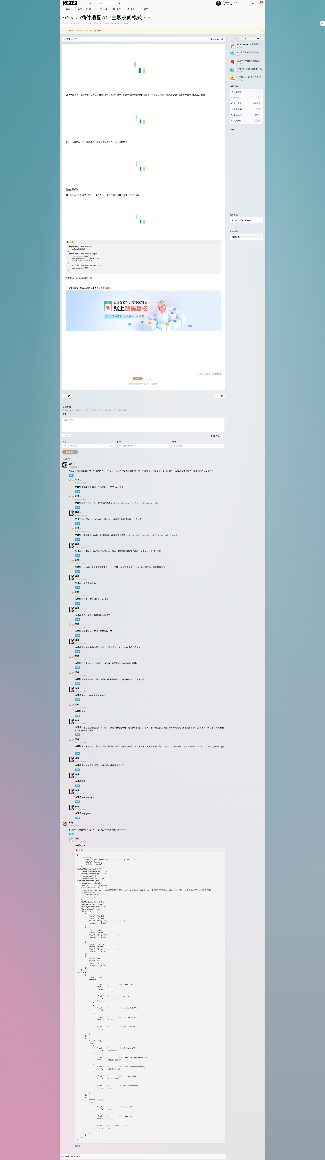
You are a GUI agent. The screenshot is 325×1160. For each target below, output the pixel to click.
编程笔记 (127, 23)
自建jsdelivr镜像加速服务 (248, 60)
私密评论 (215, 435)
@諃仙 (78, 845)
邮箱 (120, 441)
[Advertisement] (142, 350)
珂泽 (66, 23)
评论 (65, 414)
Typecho (235, 220)
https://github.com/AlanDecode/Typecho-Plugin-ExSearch (152, 535)
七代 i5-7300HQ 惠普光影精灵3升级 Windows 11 (257, 77)
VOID (241, 220)
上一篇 (67, 396)
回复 (71, 475)
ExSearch (248, 220)
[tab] (234, 38)
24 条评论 (106, 23)
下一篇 (220, 396)
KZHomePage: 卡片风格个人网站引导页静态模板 (258, 44)
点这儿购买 (97, 31)
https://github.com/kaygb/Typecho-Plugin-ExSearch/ (135, 503)
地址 (174, 441)
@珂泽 (78, 519)
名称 (65, 441)
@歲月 (78, 486)
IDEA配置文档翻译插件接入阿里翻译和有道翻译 (258, 52)
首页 (69, 39)
